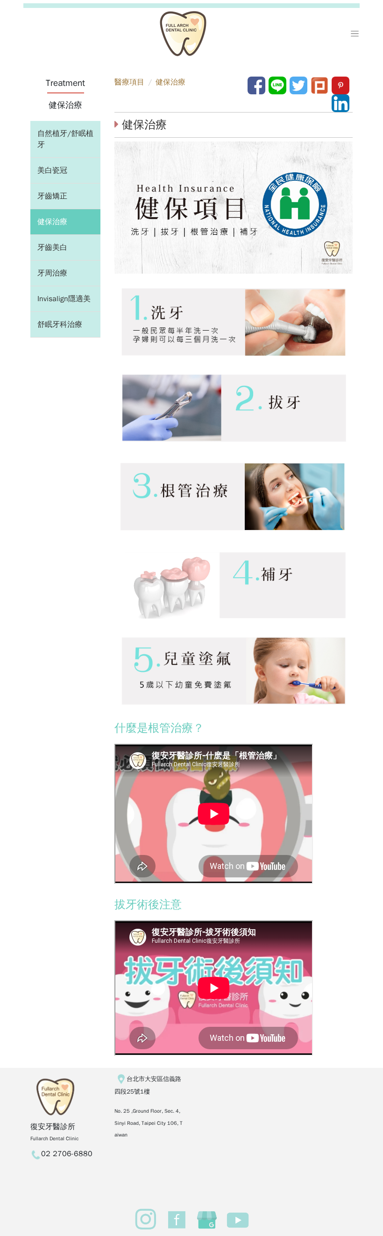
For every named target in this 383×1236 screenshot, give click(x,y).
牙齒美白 (52, 247)
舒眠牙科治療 (59, 324)
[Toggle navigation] (355, 33)
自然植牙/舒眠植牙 (65, 139)
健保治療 (52, 221)
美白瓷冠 (52, 170)
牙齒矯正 (52, 196)
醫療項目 (129, 82)
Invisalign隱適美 (64, 299)
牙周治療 (52, 273)
